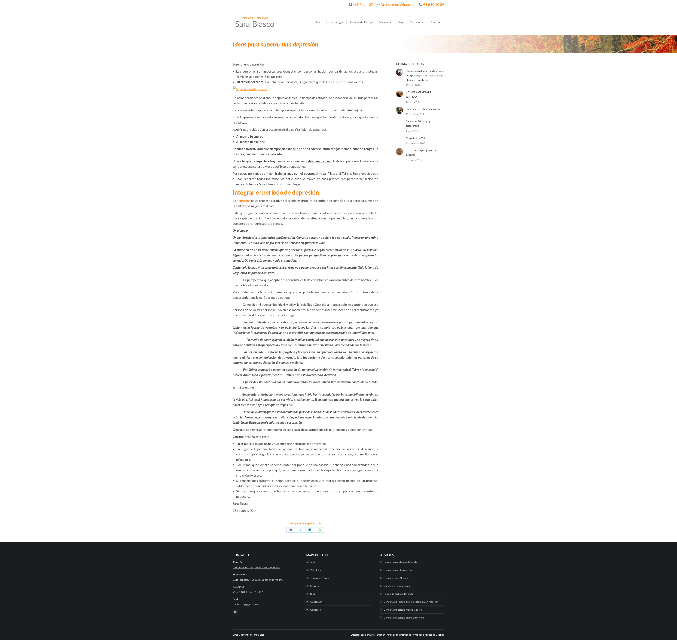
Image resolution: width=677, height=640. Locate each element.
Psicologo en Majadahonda (398, 593)
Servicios (315, 585)
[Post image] (399, 72)
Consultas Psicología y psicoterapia (418, 123)
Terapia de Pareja (319, 577)
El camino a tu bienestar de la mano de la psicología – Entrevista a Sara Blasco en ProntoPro (425, 75)
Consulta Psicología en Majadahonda (404, 617)
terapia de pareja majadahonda (400, 562)
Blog (312, 593)
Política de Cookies (434, 634)
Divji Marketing (377, 634)
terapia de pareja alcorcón (398, 569)
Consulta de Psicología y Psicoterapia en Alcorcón (411, 601)
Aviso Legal (392, 634)
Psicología (315, 569)
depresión (244, 201)
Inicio (313, 562)
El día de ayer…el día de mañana (423, 108)
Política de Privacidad (411, 634)
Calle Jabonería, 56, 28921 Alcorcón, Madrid (256, 567)
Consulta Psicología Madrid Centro (403, 609)
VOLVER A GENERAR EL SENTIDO (419, 94)
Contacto (315, 609)
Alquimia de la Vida (416, 137)
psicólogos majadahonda (397, 585)
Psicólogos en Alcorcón (396, 577)
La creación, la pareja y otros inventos (421, 152)
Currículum (316, 601)
